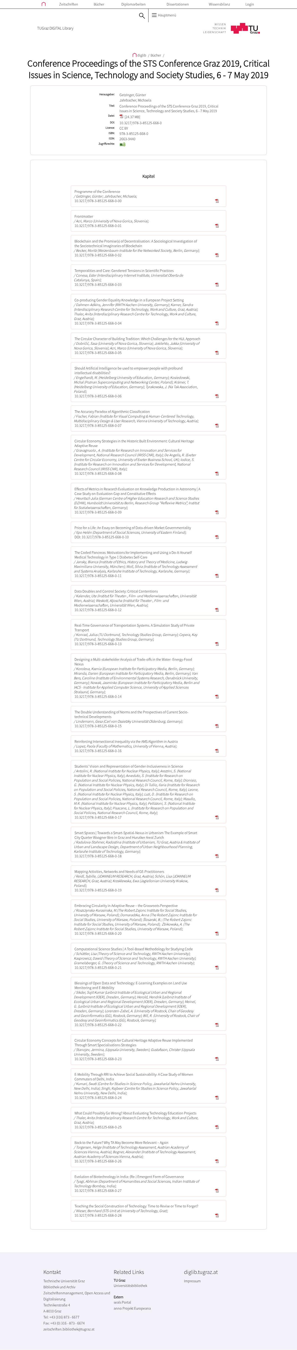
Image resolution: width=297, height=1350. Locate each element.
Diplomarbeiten (133, 4)
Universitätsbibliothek (130, 1285)
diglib (142, 55)
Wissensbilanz (219, 4)
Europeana (142, 1308)
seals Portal (122, 1302)
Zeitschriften (68, 4)
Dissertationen (178, 4)
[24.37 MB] (132, 117)
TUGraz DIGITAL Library (55, 28)
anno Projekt (123, 1308)
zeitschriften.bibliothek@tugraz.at (68, 1329)
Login (249, 4)
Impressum (192, 1281)
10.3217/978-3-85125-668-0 (140, 123)
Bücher (99, 4)
